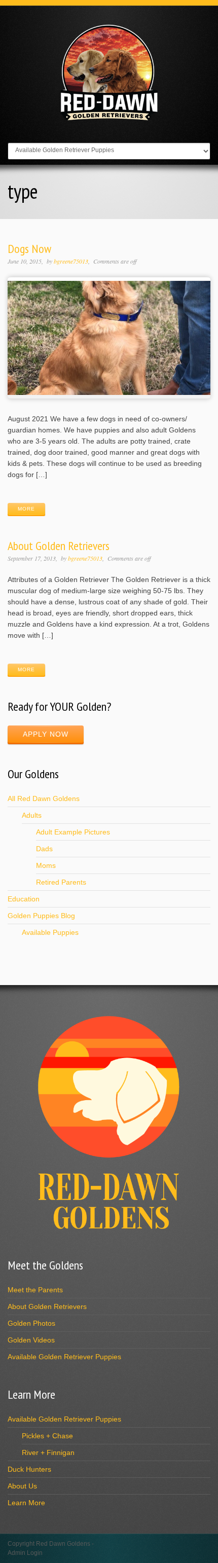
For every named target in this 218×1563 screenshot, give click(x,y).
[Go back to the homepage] (109, 119)
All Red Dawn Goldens (44, 798)
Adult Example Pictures (73, 832)
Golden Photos (31, 1323)
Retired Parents (61, 882)
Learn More (26, 1503)
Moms (46, 865)
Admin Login (25, 1552)
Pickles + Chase (47, 1436)
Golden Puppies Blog (41, 916)
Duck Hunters (29, 1469)
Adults (32, 815)
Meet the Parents (35, 1290)
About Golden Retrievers (59, 546)
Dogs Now (29, 249)
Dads (44, 849)
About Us (22, 1486)
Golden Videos (31, 1340)
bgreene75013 (71, 261)
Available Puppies (50, 932)
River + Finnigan (48, 1452)
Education (24, 899)
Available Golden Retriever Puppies (64, 1357)
